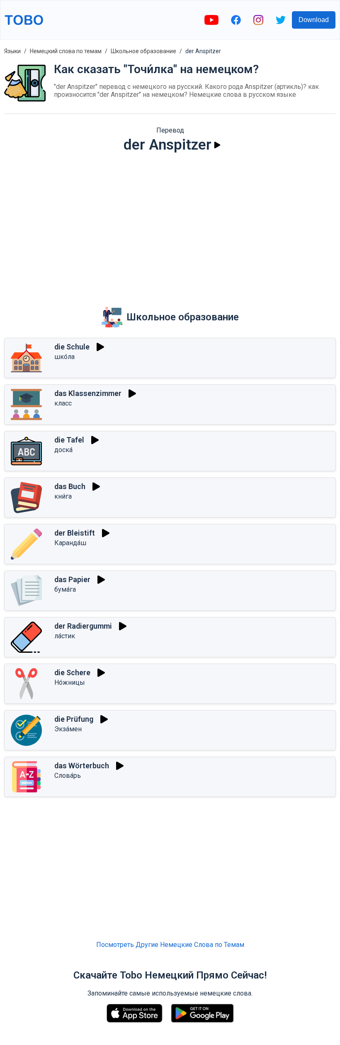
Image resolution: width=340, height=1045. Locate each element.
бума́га (65, 589)
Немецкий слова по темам (66, 51)
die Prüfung (73, 719)
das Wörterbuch (81, 765)
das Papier (72, 579)
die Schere (72, 672)
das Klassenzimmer (87, 393)
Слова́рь (67, 775)
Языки (12, 51)
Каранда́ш (70, 543)
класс (63, 403)
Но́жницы (69, 682)
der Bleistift (74, 533)
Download (314, 19)
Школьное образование (143, 51)
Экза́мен (68, 729)
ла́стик (64, 636)
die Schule (72, 346)
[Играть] (217, 145)
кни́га (63, 496)
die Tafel (69, 439)
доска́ (63, 450)
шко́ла (64, 357)
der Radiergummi (83, 626)
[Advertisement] (170, 224)
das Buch (69, 486)
